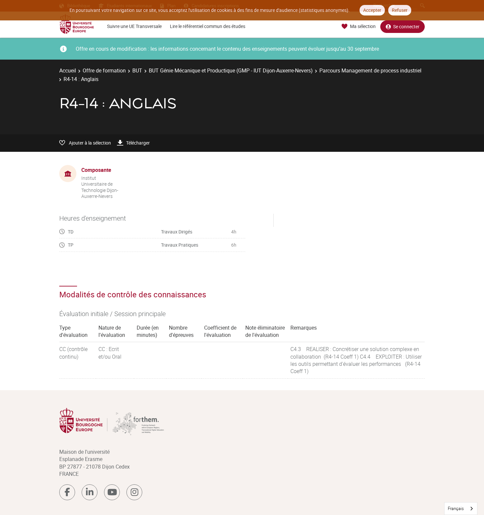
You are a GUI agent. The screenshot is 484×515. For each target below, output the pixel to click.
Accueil (67, 70)
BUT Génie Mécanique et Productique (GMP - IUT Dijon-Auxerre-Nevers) (231, 70)
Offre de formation (104, 70)
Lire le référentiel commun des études (207, 26)
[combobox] (460, 508)
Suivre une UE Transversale (134, 26)
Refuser (400, 10)
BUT (137, 70)
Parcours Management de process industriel (370, 70)
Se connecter (406, 26)
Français (456, 508)
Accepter (372, 10)
